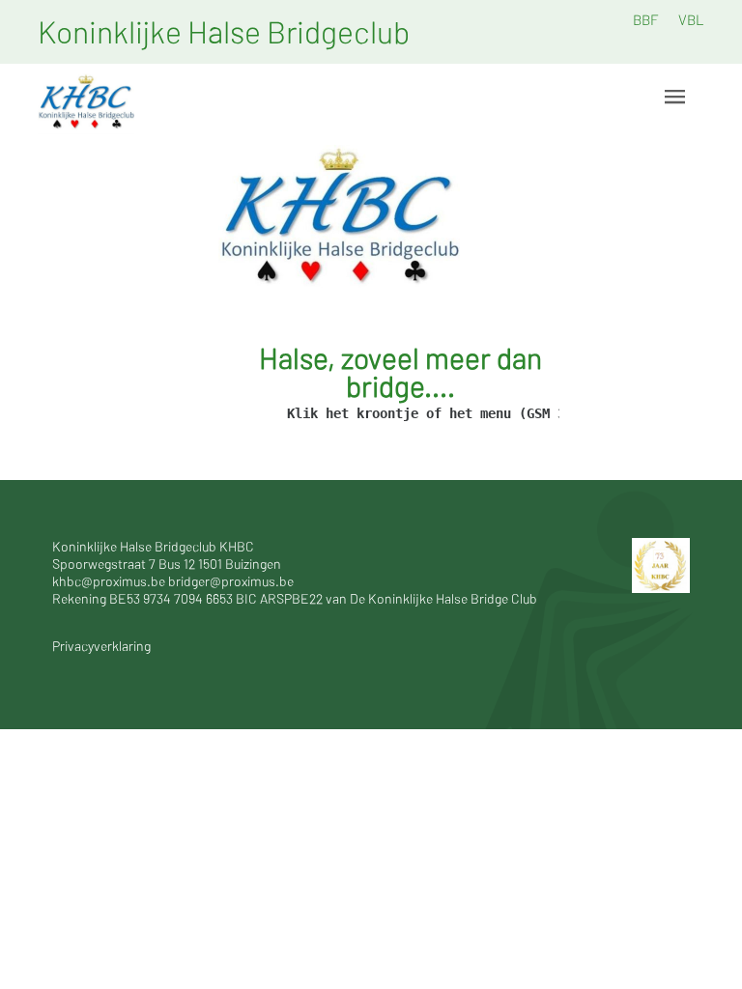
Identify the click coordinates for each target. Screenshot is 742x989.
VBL (691, 19)
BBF (646, 19)
